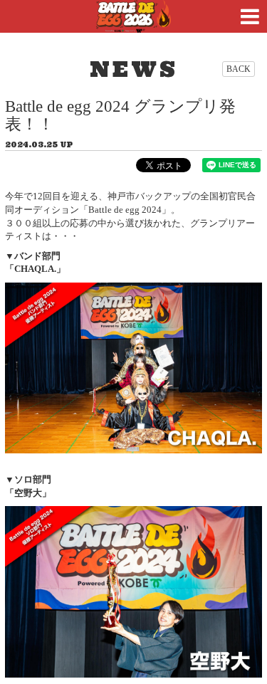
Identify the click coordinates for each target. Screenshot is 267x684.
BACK (238, 69)
